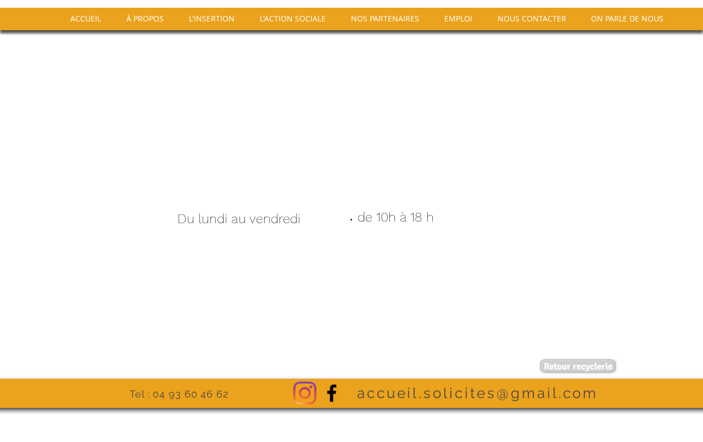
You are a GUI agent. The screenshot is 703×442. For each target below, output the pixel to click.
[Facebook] (331, 393)
